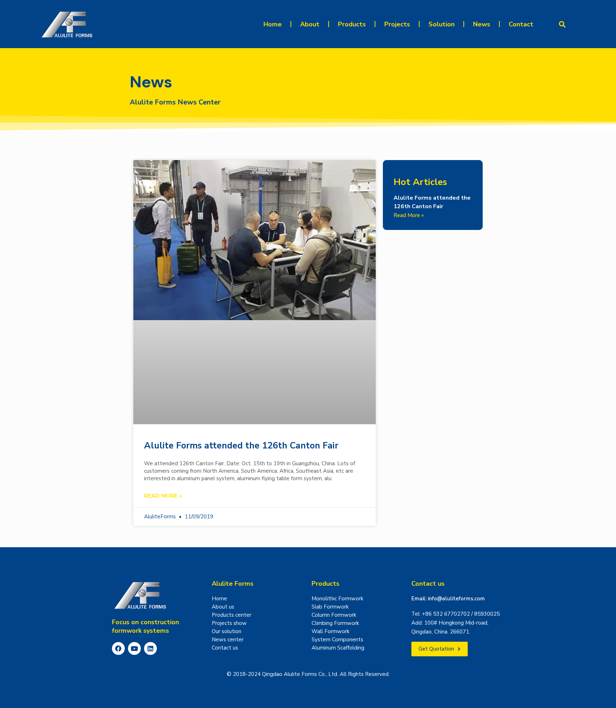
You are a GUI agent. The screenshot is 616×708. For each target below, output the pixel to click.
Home (272, 24)
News (481, 24)
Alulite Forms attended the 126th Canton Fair (241, 446)
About (309, 24)
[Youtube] (134, 648)
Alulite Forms (232, 583)
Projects (397, 24)
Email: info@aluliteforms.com (448, 598)
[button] (562, 24)
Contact (521, 24)
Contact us (428, 583)
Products (352, 24)
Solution (441, 24)
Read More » (163, 496)
